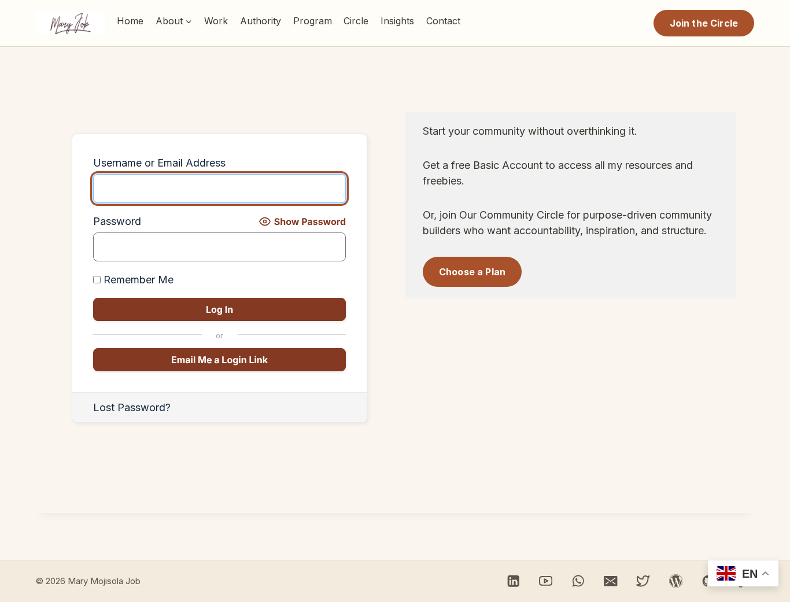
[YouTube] (545, 580)
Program (312, 21)
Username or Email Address (159, 163)
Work (216, 21)
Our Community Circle (511, 215)
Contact (443, 21)
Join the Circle (704, 23)
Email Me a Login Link (219, 359)
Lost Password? (132, 407)
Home (130, 21)
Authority (260, 21)
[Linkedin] (513, 580)
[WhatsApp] (578, 580)
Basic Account (507, 165)
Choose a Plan (472, 272)
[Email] (611, 580)
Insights (397, 21)
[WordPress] (675, 580)
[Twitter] (643, 580)
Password (117, 221)
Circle (356, 21)
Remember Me (137, 280)
